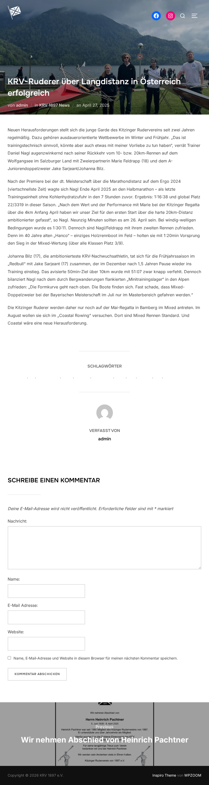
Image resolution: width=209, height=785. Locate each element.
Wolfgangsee (175, 376)
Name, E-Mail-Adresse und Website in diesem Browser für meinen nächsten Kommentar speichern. (96, 658)
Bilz (32, 376)
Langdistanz (103, 376)
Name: (14, 579)
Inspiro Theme (164, 775)
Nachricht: (17, 521)
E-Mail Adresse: (23, 605)
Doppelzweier (48, 376)
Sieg (158, 376)
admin (22, 105)
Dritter (67, 376)
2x (25, 376)
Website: (16, 631)
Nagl (132, 376)
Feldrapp (82, 376)
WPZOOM (192, 775)
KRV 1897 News (54, 105)
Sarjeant (145, 376)
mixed (120, 376)
